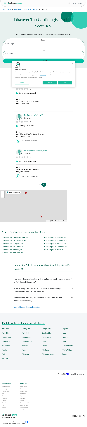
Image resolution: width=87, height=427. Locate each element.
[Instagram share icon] (73, 416)
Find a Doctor (6, 9)
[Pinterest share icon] (83, 416)
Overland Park (67, 345)
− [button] (3, 196)
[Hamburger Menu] (5, 3)
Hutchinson (6, 337)
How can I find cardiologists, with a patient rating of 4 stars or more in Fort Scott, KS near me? (42, 280)
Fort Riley (5, 333)
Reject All (50, 82)
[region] (43, 74)
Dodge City (46, 328)
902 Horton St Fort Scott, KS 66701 (28, 101)
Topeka (64, 354)
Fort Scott (25, 333)
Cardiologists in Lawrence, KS (55, 246)
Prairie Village (67, 350)
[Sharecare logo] (25, 414)
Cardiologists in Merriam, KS (13, 253)
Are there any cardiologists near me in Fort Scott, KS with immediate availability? (38, 299)
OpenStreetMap (56, 221)
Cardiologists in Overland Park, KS (15, 237)
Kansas (35, 9)
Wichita (5, 358)
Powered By (62, 374)
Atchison (5, 328)
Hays (64, 333)
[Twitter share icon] (80, 416)
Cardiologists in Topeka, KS (12, 243)
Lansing (65, 337)
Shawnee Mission (48, 354)
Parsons (25, 350)
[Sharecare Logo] (14, 3)
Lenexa (64, 341)
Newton (25, 345)
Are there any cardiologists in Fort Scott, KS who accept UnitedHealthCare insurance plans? (37, 290)
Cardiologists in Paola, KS (54, 249)
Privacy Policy (43, 75)
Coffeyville (26, 328)
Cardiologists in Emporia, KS (55, 243)
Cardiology (27, 9)
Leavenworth (27, 341)
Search (69, 3)
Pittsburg (45, 350)
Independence (27, 337)
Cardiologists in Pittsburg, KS (55, 237)
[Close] (72, 63)
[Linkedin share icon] (76, 416)
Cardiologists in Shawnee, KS (13, 246)
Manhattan (6, 345)
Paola (4, 350)
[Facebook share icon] (70, 416)
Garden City (46, 333)
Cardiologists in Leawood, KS (55, 240)
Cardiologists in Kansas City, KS (14, 240)
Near (43, 50)
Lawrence (6, 341)
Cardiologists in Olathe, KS (12, 249)
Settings (22, 82)
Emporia (65, 328)
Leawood (45, 341)
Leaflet (48, 221)
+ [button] (3, 192)
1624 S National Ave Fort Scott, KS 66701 (30, 134)
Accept (65, 82)
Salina (4, 354)
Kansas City (46, 337)
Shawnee (25, 354)
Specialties (17, 9)
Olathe (44, 345)
